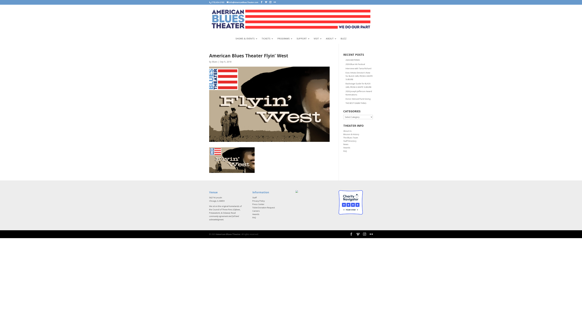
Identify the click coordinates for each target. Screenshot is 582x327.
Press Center (258, 204)
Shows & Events (245, 39)
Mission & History (351, 134)
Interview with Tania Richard (358, 68)
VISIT (316, 39)
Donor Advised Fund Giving (358, 98)
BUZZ (344, 39)
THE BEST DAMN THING (356, 103)
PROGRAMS (283, 39)
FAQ (345, 151)
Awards (346, 147)
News (345, 144)
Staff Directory (349, 141)
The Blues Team (350, 137)
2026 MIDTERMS (353, 60)
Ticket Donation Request (263, 207)
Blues (214, 61)
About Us (347, 131)
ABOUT (330, 39)
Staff (254, 197)
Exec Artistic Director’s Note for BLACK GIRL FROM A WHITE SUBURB (359, 76)
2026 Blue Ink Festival (355, 64)
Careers (256, 211)
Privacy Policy (258, 201)
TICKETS (266, 39)
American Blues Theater (228, 234)
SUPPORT (302, 39)
